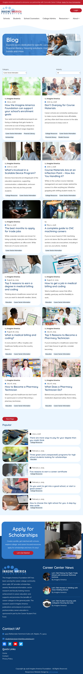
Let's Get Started (23, 553)
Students (17, 18)
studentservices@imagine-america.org (19, 639)
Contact (5, 656)
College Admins (49, 18)
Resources (63, 18)
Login (76, 10)
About (75, 18)
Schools (6, 18)
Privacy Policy (7, 659)
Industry (59, 69)
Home (4, 653)
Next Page (10, 419)
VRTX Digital (53, 672)
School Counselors (31, 18)
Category (5, 69)
